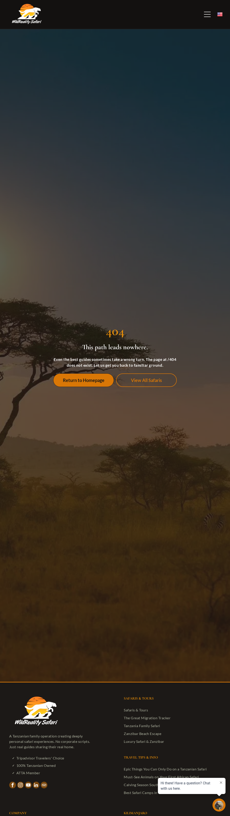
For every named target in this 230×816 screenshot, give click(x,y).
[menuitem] (171, 710)
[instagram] (20, 786)
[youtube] (28, 786)
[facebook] (12, 786)
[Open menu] (207, 14)
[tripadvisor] (44, 786)
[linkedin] (36, 786)
